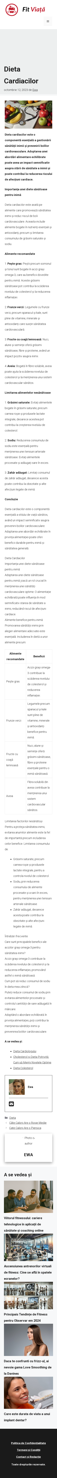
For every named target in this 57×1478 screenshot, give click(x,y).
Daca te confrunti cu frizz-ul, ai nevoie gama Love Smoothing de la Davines (27, 1367)
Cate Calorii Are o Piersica (25, 1128)
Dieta (12, 1117)
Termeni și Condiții (28, 1450)
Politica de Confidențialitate (28, 1443)
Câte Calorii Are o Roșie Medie (28, 1122)
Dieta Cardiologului (24, 1051)
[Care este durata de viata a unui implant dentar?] (28, 1394)
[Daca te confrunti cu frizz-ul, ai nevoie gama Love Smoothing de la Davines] (28, 1341)
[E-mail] (11, 1105)
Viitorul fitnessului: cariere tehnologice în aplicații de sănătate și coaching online (23, 1224)
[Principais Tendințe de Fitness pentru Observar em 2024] (28, 1296)
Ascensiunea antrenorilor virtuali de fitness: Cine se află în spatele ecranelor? (28, 1272)
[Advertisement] (28, 47)
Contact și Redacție (28, 1456)
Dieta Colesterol (23, 1068)
